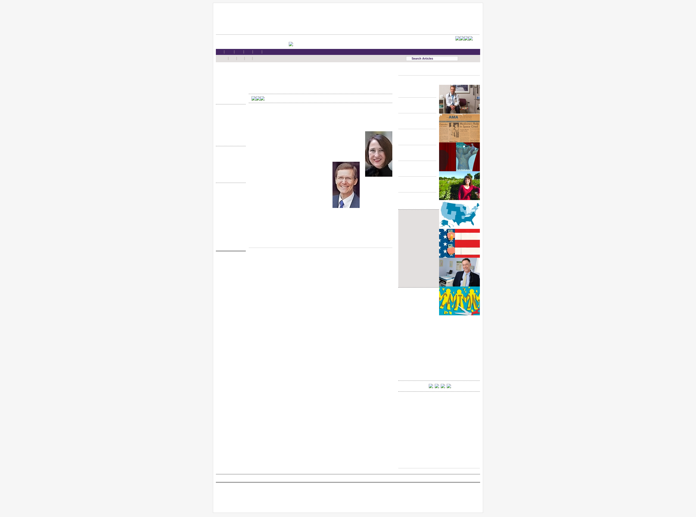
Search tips (229, 203)
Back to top (320, 242)
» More (229, 98)
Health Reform (229, 72)
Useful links (229, 234)
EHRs (229, 77)
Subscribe (229, 208)
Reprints (229, 224)
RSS (229, 192)
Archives (229, 171)
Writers (229, 177)
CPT (229, 266)
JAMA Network (229, 277)
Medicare (229, 82)
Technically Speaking (229, 135)
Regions (229, 161)
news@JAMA (229, 282)
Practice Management (229, 130)
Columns (229, 166)
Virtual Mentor (229, 287)
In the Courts (229, 124)
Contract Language (229, 114)
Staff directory (229, 213)
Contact (229, 245)
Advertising (229, 218)
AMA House (229, 93)
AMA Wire (229, 261)
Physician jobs (229, 292)
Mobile (229, 198)
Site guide (229, 229)
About (229, 239)
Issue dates (229, 156)
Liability (229, 88)
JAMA (229, 271)
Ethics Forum (229, 119)
